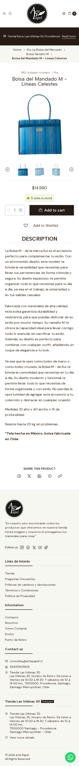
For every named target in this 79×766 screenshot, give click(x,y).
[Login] (64, 13)
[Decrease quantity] (8, 210)
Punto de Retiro (16, 640)
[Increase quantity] (20, 210)
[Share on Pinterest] (49, 476)
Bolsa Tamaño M (37, 54)
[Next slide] (71, 169)
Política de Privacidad (20, 596)
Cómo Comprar (16, 628)
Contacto (12, 617)
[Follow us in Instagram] (22, 547)
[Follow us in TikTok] (46, 547)
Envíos (9, 634)
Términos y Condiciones (21, 590)
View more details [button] (22, 737)
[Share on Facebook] (19, 476)
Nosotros (11, 623)
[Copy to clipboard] (59, 476)
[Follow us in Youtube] (40, 547)
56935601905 (20, 667)
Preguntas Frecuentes (20, 579)
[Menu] (4, 13)
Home (17, 49)
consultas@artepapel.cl (26, 661)
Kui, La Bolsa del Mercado (44, 49)
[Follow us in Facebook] (28, 547)
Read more (69, 36)
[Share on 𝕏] (29, 476)
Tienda (9, 573)
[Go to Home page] (37, 13)
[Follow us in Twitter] (34, 547)
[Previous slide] (8, 169)
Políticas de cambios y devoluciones (30, 585)
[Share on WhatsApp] (39, 476)
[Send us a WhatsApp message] (70, 757)
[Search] (10, 13)
